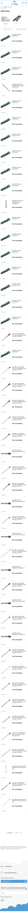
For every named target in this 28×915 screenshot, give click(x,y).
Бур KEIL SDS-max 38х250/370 (16, 218)
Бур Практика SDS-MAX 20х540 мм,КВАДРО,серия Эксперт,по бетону (19, 518)
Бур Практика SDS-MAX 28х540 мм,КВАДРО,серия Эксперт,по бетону (19, 684)
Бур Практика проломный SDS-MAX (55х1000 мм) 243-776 (19, 801)
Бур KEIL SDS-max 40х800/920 (16, 267)
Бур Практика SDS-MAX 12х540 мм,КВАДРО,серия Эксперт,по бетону (19, 368)
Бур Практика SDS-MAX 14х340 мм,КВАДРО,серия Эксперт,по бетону (19, 385)
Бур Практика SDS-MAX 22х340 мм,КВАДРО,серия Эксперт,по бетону (19, 584)
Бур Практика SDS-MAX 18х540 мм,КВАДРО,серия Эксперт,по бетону (19, 468)
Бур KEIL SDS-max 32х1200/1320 (16, 134)
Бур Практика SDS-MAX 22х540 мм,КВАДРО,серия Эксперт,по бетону (19, 618)
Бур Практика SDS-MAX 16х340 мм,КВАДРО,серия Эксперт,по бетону (19, 402)
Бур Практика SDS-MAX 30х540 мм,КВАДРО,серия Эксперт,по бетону (19, 701)
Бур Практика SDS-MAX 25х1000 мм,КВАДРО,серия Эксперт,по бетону (19, 668)
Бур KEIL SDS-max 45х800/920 (16, 317)
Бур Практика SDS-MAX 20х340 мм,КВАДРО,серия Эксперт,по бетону (19, 485)
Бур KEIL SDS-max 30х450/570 (16, 51)
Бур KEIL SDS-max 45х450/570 (16, 301)
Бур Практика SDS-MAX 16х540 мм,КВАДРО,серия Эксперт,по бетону (19, 418)
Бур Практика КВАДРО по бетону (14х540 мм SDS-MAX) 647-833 (19, 734)
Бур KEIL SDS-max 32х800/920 (16, 118)
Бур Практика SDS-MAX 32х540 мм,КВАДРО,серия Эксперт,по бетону (19, 717)
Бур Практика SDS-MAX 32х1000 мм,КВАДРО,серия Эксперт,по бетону (19, 751)
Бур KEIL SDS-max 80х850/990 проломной (18, 633)
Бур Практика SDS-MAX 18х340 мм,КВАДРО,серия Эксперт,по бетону (19, 435)
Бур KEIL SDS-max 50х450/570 (16, 351)
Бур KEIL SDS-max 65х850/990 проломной (18, 567)
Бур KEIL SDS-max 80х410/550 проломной (18, 600)
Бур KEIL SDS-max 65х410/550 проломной (18, 534)
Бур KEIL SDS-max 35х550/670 (16, 184)
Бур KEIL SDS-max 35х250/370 (16, 151)
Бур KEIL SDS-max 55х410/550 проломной (18, 450)
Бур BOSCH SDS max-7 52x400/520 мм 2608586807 (18, 202)
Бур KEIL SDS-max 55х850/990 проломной (18, 500)
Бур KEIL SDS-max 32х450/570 (16, 101)
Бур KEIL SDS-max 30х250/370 (16, 35)
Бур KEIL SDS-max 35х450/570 (16, 168)
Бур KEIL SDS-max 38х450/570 (16, 234)
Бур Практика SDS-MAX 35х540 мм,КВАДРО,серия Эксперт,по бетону (19, 784)
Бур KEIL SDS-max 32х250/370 (16, 68)
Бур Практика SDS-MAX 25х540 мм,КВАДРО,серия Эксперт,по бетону (19, 651)
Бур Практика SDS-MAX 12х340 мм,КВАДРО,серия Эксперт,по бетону (19, 335)
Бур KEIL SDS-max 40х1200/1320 (16, 284)
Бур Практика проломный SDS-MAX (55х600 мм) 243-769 (19, 767)
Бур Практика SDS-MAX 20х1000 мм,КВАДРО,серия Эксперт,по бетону (19, 551)
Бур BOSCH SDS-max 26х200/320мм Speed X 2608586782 (18, 86)
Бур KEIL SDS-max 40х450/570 (16, 251)
